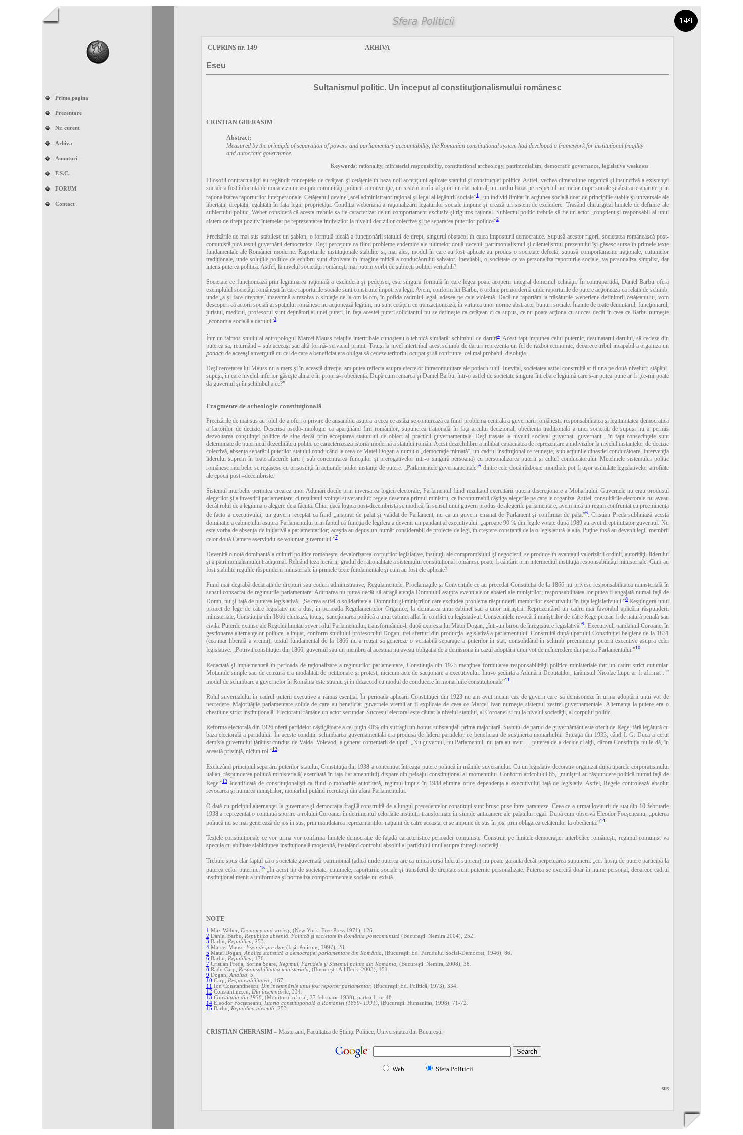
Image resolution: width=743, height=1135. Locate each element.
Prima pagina (71, 98)
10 (637, 647)
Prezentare (68, 113)
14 (602, 820)
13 (224, 781)
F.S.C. (62, 173)
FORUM (65, 189)
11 (507, 679)
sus (665, 1088)
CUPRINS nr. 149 (232, 47)
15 (262, 867)
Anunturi (66, 158)
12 (274, 749)
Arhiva (63, 143)
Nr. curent (67, 128)
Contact (65, 204)
